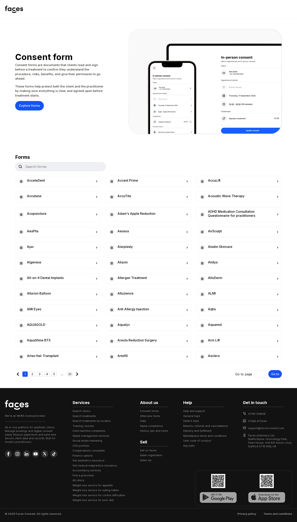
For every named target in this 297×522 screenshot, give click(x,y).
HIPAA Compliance (151, 425)
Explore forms (29, 105)
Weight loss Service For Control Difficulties (99, 495)
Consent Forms (149, 411)
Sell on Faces (148, 450)
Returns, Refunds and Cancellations (205, 425)
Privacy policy (246, 513)
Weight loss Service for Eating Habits (96, 490)
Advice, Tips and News (154, 430)
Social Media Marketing (87, 440)
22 (70, 374)
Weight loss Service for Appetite (93, 485)
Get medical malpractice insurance (95, 465)
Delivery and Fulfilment (197, 430)
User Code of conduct (197, 440)
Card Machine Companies (89, 430)
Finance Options (83, 455)
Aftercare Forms (150, 416)
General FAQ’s (191, 416)
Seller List (145, 460)
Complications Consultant (89, 450)
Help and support (194, 411)
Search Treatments (84, 416)
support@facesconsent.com (266, 428)
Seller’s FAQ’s (191, 420)
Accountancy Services (87, 470)
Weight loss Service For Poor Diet (93, 500)
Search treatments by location (92, 420)
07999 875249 (257, 421)
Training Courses (83, 425)
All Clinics (78, 480)
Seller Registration (151, 455)
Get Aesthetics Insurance (88, 460)
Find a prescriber (83, 475)
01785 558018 (256, 413)
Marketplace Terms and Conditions (204, 435)
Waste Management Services (91, 435)
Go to (275, 374)
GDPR (143, 420)
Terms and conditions (277, 513)
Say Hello (189, 445)
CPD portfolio (81, 445)
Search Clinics (82, 411)
